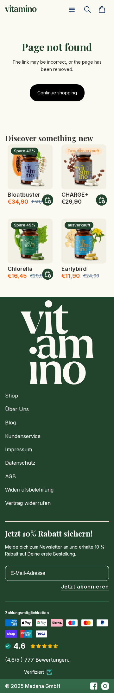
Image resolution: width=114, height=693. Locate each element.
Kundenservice (23, 436)
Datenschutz (20, 463)
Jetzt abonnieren (85, 587)
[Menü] (71, 9)
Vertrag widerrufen (28, 503)
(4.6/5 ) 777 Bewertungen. (37, 660)
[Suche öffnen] (89, 9)
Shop (11, 395)
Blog (10, 422)
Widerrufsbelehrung (29, 489)
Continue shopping (57, 92)
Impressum (18, 449)
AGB (10, 476)
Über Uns (17, 409)
